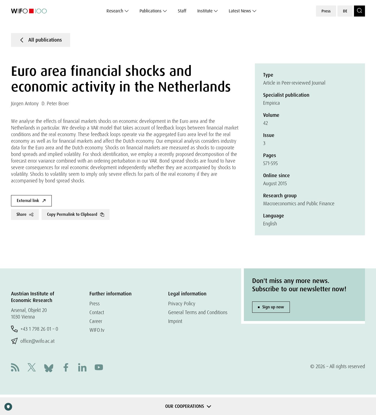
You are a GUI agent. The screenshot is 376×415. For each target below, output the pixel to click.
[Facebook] (66, 368)
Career (95, 321)
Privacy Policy (181, 303)
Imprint (175, 321)
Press (326, 11)
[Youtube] (99, 368)
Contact (96, 312)
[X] (32, 368)
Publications (151, 11)
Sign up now (273, 307)
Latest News (240, 11)
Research (115, 11)
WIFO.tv (97, 330)
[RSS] (15, 368)
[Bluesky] (48, 367)
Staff (182, 11)
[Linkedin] (82, 368)
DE (345, 11)
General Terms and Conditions (197, 312)
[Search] (359, 11)
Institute (204, 11)
